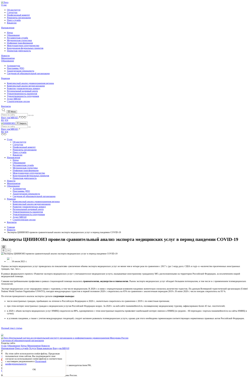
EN (6, 120)
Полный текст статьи (11, 328)
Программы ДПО (15, 68)
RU (2, 120)
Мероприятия (8, 58)
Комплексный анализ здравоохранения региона (30, 83)
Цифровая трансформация (20, 43)
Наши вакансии (44, 348)
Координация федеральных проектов (25, 48)
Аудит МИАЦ (14, 99)
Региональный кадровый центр (22, 91)
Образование (13, 35)
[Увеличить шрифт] (3, 250)
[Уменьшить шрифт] (8, 250)
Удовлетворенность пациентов (22, 93)
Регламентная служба (17, 38)
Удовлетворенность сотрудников (23, 96)
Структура (12, 12)
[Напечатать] (3, 247)
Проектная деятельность (19, 50)
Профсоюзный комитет (18, 15)
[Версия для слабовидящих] (23, 117)
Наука (10, 32)
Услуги (32, 348)
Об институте (13, 10)
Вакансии (12, 23)
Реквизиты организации (19, 17)
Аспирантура (13, 65)
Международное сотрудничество (23, 45)
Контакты (6, 106)
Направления (7, 27)
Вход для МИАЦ (61, 348)
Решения (5, 78)
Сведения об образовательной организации (28, 73)
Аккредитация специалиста (20, 71)
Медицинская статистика (19, 40)
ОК (34, 369)
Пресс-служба (14, 20)
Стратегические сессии (18, 101)
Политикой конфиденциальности (25, 362)
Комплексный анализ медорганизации (26, 86)
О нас (4, 5)
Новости (5, 55)
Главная (11, 227)
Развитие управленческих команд (23, 88)
